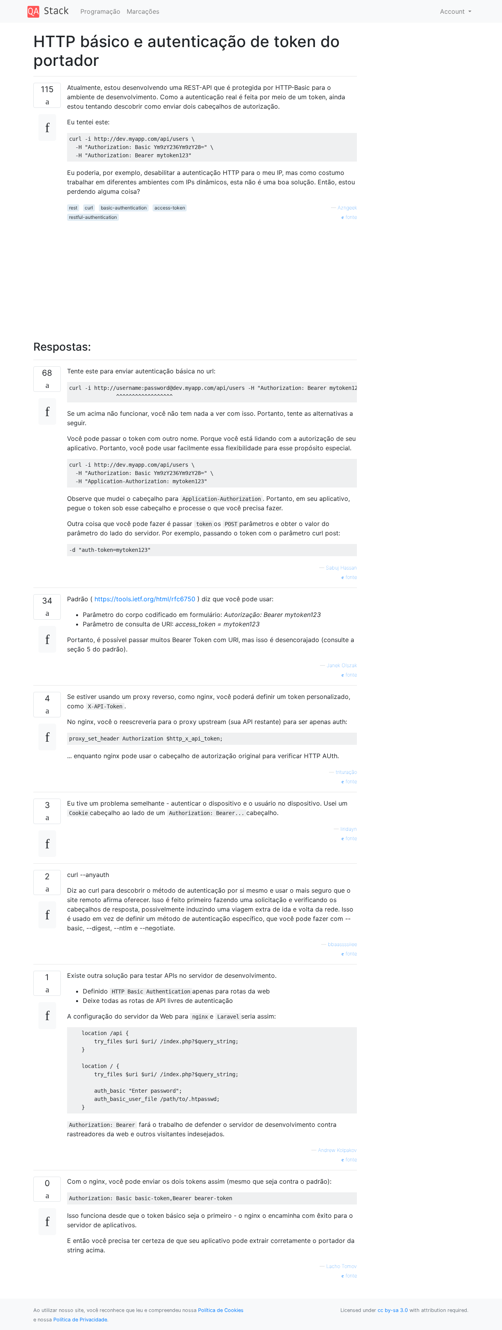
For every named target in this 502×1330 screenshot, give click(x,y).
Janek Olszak (342, 665)
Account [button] (453, 11)
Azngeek (347, 208)
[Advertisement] (212, 276)
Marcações (143, 11)
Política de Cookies (221, 1310)
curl (89, 208)
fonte (350, 217)
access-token (170, 208)
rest (73, 208)
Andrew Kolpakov (337, 1150)
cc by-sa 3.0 (393, 1310)
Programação (100, 11)
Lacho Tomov (341, 1266)
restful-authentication (93, 217)
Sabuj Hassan (341, 568)
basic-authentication (124, 208)
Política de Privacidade (80, 1320)
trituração (346, 772)
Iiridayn (348, 829)
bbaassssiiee (342, 944)
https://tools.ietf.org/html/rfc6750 (145, 599)
